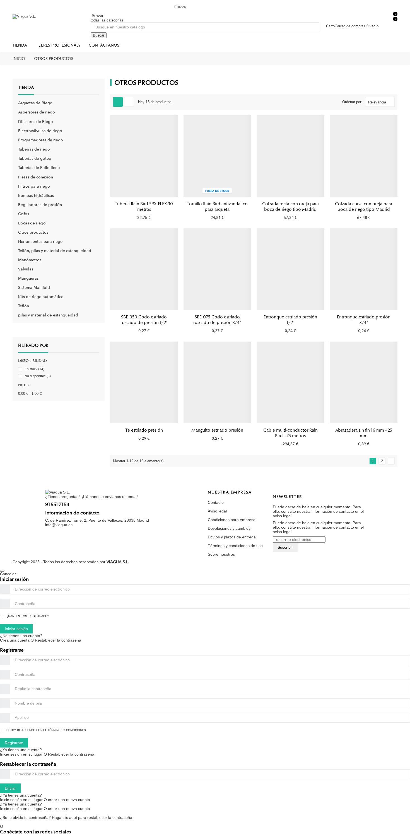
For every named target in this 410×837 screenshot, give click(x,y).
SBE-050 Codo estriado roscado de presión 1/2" (143, 319)
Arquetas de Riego (35, 102)
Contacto (216, 502)
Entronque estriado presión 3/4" (363, 319)
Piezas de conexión (35, 177)
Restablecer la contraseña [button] (58, 640)
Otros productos (33, 232)
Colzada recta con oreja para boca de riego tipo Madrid (290, 206)
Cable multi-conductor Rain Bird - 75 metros (290, 433)
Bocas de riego (32, 223)
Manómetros (29, 259)
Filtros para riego (34, 186)
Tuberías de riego (34, 149)
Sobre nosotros (221, 554)
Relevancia (377, 102)
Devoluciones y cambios (229, 528)
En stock (34, 369)
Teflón (23, 305)
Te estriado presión (144, 430)
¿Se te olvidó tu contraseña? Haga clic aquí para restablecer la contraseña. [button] (66, 817)
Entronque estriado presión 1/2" (290, 319)
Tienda (26, 87)
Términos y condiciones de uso (235, 545)
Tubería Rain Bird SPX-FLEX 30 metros (144, 206)
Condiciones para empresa (231, 519)
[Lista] (129, 102)
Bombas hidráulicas (36, 195)
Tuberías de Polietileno (39, 167)
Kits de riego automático (41, 296)
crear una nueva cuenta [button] (69, 799)
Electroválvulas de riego (40, 130)
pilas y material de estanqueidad (48, 315)
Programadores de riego (40, 139)
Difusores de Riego (35, 121)
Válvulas (25, 269)
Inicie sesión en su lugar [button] (21, 754)
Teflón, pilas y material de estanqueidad (54, 250)
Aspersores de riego (36, 112)
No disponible (38, 376)
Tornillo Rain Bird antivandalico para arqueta (217, 206)
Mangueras (28, 278)
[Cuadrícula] (118, 102)
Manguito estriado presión (217, 430)
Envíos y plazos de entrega (232, 537)
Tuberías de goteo (34, 158)
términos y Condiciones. (67, 730)
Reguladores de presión (40, 204)
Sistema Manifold (34, 287)
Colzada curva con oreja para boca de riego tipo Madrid (363, 206)
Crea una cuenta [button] (15, 640)
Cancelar (8, 574)
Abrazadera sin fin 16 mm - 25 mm (363, 433)
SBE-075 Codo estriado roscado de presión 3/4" (217, 319)
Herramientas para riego (40, 241)
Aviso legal (217, 511)
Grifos (23, 213)
